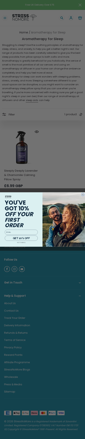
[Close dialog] (82, 194)
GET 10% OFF (21, 238)
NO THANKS (21, 242)
